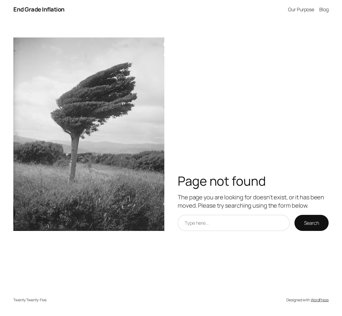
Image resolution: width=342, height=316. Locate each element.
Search (311, 223)
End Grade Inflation (39, 9)
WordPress (320, 299)
